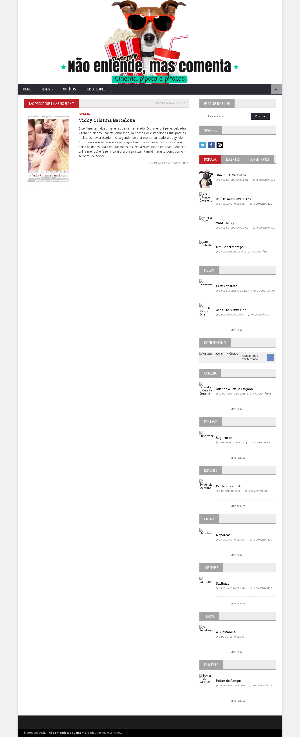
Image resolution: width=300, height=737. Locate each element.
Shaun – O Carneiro (231, 175)
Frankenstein (227, 286)
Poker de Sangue (229, 681)
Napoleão (223, 535)
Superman (224, 438)
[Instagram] (220, 145)
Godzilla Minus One (231, 310)
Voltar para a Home (168, 103)
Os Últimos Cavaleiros (233, 199)
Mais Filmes (238, 330)
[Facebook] (211, 145)
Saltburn (223, 583)
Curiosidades (95, 89)
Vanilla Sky (225, 223)
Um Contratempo (230, 247)
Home (27, 89)
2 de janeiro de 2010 (166, 163)
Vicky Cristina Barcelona (107, 120)
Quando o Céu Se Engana (234, 389)
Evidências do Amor (231, 486)
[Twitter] (202, 145)
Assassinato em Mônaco (250, 357)
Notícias (69, 89)
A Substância (226, 632)
